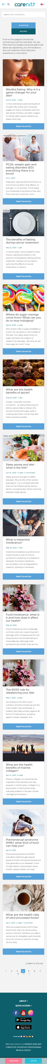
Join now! (13, 1061)
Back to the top (35, 963)
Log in (33, 1061)
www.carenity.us (16, 1044)
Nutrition (23, 25)
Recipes (23, 31)
